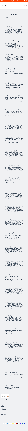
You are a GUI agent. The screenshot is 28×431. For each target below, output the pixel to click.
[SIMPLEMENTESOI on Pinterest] (3, 399)
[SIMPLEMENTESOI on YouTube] (6, 399)
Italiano (11, 420)
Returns (2, 410)
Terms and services (3, 409)
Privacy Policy (3, 408)
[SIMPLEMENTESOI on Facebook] (1, 399)
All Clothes (2, 405)
